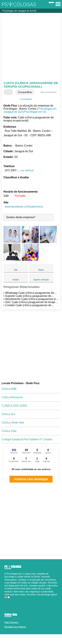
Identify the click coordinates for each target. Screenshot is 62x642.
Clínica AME (9, 388)
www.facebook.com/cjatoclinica (24, 206)
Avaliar (15, 279)
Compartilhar (25, 92)
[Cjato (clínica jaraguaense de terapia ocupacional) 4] (11, 259)
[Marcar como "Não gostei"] (10, 92)
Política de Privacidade (46, 638)
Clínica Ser (8, 414)
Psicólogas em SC (35, 111)
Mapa (41, 270)
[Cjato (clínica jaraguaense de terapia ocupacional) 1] (11, 242)
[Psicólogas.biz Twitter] (7, 600)
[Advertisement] (31, 49)
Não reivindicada (48, 92)
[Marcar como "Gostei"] (6, 92)
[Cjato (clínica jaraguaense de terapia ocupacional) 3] (48, 242)
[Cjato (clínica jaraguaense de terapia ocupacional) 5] (30, 259)
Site (16, 270)
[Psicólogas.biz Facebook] (5, 600)
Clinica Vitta (9, 430)
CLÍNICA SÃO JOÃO (14, 405)
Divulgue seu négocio (15, 627)
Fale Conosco (11, 622)
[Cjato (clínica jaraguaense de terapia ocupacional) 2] (30, 242)
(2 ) (26, 99)
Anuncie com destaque (31, 479)
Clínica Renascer (12, 397)
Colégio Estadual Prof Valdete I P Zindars (27, 439)
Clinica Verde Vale (13, 422)
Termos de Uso (29, 638)
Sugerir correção (41, 279)
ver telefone (27, 170)
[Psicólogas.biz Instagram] (8, 600)
